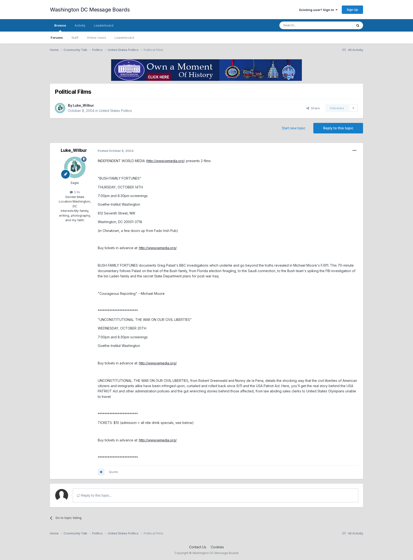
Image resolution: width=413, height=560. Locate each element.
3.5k (76, 192)
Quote (113, 472)
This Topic (338, 25)
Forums (57, 37)
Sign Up (352, 9)
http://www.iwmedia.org (165, 161)
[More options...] (354, 151)
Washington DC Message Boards (90, 9)
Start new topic (293, 128)
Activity (80, 25)
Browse (60, 25)
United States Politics (115, 111)
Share (314, 108)
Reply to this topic (338, 128)
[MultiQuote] (101, 472)
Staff (74, 37)
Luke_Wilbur (83, 105)
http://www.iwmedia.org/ (158, 248)
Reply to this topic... (96, 495)
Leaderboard (124, 37)
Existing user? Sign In (317, 10)
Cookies (217, 547)
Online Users (96, 37)
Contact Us (197, 547)
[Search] (358, 25)
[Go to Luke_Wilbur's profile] (60, 108)
